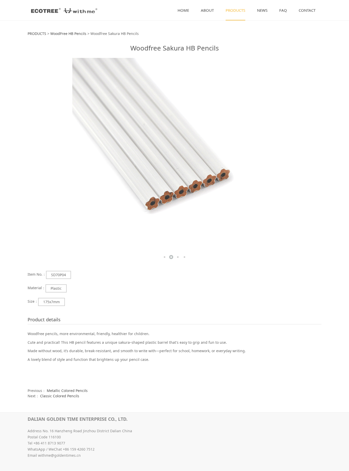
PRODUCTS (235, 10)
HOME (183, 10)
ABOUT (207, 10)
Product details (44, 319)
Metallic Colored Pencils (67, 390)
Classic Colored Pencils (59, 395)
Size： (33, 301)
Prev (39, 160)
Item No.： (37, 274)
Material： (36, 287)
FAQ (283, 10)
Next (310, 160)
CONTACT (307, 10)
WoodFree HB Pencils (68, 33)
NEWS (262, 10)
